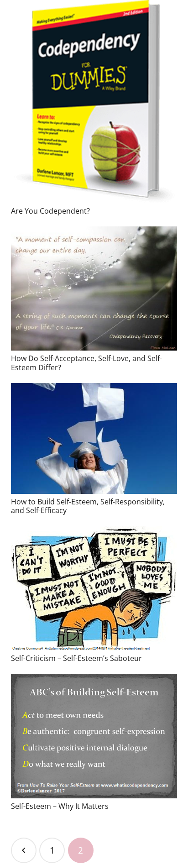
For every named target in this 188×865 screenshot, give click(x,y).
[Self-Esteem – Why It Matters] (94, 736)
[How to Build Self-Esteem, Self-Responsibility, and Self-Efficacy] (94, 438)
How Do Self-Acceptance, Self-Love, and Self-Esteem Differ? (86, 362)
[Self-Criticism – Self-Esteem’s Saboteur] (94, 588)
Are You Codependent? (50, 211)
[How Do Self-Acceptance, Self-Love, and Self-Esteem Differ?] (94, 288)
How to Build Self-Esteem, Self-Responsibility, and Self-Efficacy (88, 506)
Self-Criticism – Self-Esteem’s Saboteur (76, 658)
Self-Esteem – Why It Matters (60, 806)
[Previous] (24, 850)
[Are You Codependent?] (94, 101)
